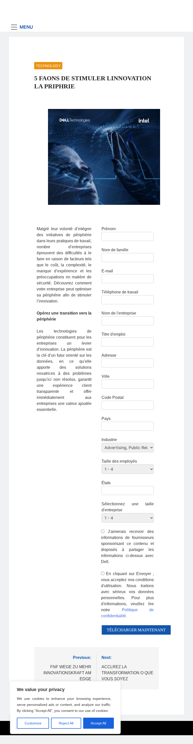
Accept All (98, 723)
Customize (33, 723)
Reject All (66, 723)
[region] (65, 707)
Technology (48, 66)
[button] (169, 727)
